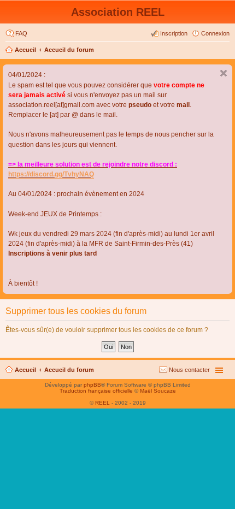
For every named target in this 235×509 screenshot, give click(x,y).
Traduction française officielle (96, 391)
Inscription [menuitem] (173, 33)
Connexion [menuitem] (215, 33)
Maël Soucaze (158, 391)
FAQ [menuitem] (21, 33)
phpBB (92, 385)
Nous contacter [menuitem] (189, 369)
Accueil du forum (69, 49)
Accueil (25, 49)
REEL (102, 403)
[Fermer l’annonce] (223, 73)
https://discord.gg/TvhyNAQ (51, 174)
